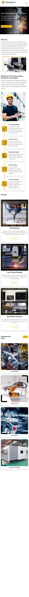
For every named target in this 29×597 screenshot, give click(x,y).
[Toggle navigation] (26, 3)
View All (25, 336)
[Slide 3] (16, 32)
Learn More (14, 238)
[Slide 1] (11, 32)
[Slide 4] (18, 32)
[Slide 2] (13, 32)
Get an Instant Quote (6, 26)
